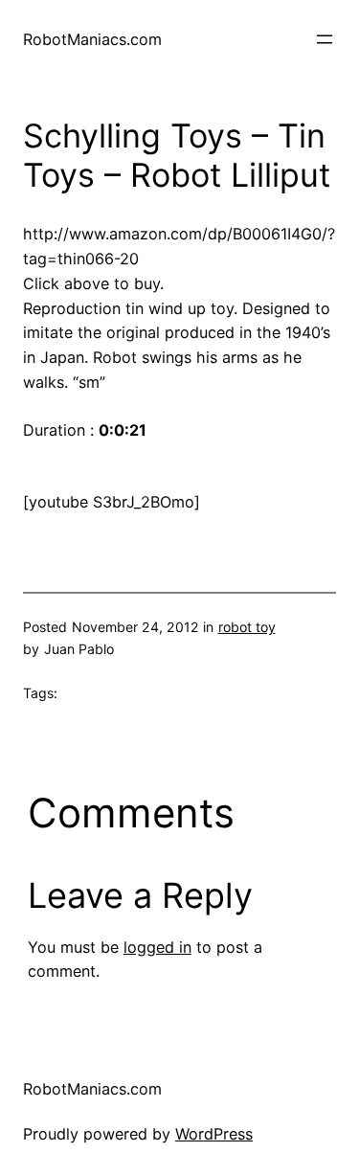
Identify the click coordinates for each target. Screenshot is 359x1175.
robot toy (247, 627)
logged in (157, 947)
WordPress (214, 1133)
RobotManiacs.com (92, 39)
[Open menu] (324, 39)
